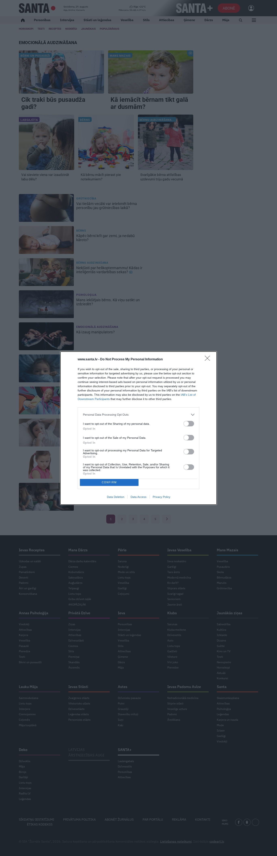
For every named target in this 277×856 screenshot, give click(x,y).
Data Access (138, 496)
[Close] (209, 359)
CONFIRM (109, 482)
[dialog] (138, 428)
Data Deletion (115, 496)
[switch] (189, 423)
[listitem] (138, 415)
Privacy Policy (161, 496)
